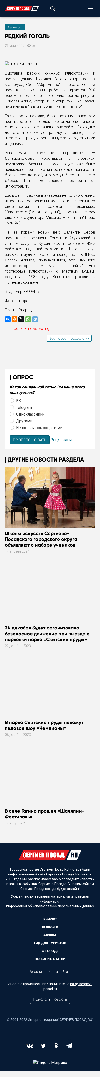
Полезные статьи (50, 959)
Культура (15, 27)
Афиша (50, 935)
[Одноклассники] (14, 319)
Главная (50, 919)
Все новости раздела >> (69, 338)
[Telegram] (35, 319)
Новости (50, 927)
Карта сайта (58, 972)
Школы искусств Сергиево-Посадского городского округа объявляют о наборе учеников (41, 539)
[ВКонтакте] (8, 319)
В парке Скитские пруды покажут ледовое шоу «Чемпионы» (44, 725)
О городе (50, 951)
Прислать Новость (50, 999)
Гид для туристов (50, 943)
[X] (21, 319)
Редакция (36, 972)
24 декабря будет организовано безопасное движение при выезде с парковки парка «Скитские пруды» (47, 633)
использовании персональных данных (63, 906)
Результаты (61, 439)
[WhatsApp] (28, 319)
